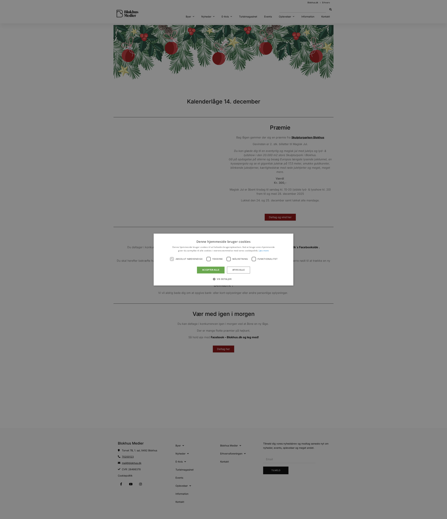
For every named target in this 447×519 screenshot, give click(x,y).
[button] (223, 279)
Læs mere (264, 250)
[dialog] (223, 259)
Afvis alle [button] (238, 270)
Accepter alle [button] (210, 270)
